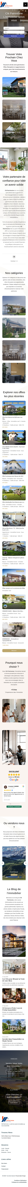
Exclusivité (6, 423)
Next (26, 863)
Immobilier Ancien (15, 450)
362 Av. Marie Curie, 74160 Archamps (10, 1136)
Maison (14, 87)
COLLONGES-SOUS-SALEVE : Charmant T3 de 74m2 (13, 447)
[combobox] (14, 28)
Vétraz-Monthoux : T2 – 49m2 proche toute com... (13, 529)
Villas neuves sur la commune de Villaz (13, 588)
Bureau (14, 372)
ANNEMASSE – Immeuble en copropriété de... (10, 639)
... (15, 954)
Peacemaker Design (21, 1175)
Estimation (14, 132)
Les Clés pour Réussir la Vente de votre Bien (13, 980)
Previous (2, 863)
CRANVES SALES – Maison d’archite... (12, 611)
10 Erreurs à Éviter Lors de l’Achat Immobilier (12, 1009)
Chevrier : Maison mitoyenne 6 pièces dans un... (13, 558)
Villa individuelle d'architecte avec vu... (13, 502)
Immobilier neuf (14, 304)
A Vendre (23, 421)
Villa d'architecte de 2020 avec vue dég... (12, 418)
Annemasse (14, 872)
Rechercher (14, 36)
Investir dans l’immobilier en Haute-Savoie (13, 1040)
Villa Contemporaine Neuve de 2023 (12, 476)
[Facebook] (14, 256)
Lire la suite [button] (7, 800)
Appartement (14, 110)
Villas (8, 421)
